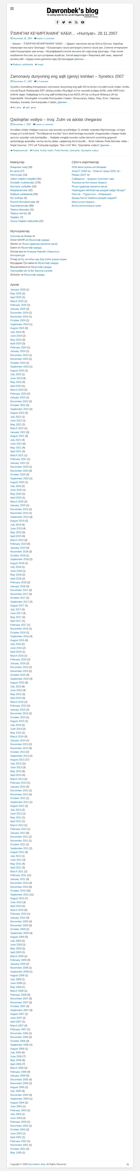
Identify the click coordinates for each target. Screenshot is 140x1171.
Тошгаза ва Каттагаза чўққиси (89, 182)
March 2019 (17, 540)
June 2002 (16, 1133)
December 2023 (19, 355)
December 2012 (19, 790)
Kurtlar (35, 150)
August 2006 (17, 1048)
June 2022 (16, 420)
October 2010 (17, 890)
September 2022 (19, 409)
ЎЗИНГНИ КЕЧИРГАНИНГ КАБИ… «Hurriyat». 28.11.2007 (63, 33)
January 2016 (17, 663)
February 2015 (18, 705)
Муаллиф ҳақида (39, 239)
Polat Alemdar (61, 150)
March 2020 (17, 501)
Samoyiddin (16, 270)
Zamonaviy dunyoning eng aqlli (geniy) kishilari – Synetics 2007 (67, 76)
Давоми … (81, 59)
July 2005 (15, 1090)
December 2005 (19, 1079)
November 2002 (19, 1125)
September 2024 (19, 324)
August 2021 (17, 435)
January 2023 (17, 397)
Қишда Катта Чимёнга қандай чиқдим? (94, 197)
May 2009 (15, 948)
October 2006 (17, 1040)
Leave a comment (45, 38)
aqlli (27, 107)
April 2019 (15, 536)
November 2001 (19, 1144)
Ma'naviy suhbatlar (20, 186)
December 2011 (19, 836)
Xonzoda (15, 236)
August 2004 (17, 1102)
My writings (16, 197)
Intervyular (16, 174)
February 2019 (18, 543)
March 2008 (17, 990)
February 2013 (18, 782)
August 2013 (17, 759)
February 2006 (18, 1071)
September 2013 (19, 755)
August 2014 (17, 721)
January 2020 (17, 505)
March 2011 (16, 871)
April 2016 (15, 651)
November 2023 (19, 358)
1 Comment (42, 81)
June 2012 (16, 813)
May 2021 (15, 447)
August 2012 (17, 805)
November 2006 (19, 1037)
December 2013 (19, 744)
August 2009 (17, 936)
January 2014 (17, 740)
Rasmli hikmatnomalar (22, 201)
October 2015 (17, 674)
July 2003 (15, 1114)
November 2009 (19, 925)
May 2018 (15, 574)
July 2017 (15, 609)
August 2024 (17, 328)
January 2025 (17, 308)
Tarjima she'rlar (18, 213)
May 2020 (15, 493)
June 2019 (16, 528)
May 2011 (15, 863)
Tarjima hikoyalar (19, 209)
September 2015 (19, 678)
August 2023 (17, 370)
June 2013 (16, 767)
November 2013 (19, 748)
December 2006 (19, 1033)
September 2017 (19, 601)
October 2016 (17, 632)
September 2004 (19, 1098)
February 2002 (18, 1141)
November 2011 (19, 840)
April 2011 (15, 867)
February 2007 (18, 1029)
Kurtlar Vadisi (46, 150)
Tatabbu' (14, 217)
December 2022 (19, 401)
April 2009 (15, 952)
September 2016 (19, 636)
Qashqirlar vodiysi (90, 150)
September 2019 (19, 516)
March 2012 (17, 825)
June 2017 (16, 613)
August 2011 (17, 852)
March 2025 (17, 301)
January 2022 (17, 432)
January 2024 (17, 351)
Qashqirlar (75, 150)
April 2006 (15, 1064)
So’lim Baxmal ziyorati (39, 270)
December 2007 (19, 998)
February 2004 (18, 1110)
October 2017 (17, 597)
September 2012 (19, 802)
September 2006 (19, 1044)
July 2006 (15, 1052)
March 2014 (17, 736)
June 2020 (16, 489)
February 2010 (18, 913)
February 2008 (18, 994)
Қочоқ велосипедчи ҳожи (86, 205)
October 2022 (17, 405)
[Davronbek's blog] (72, 13)
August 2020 (17, 482)
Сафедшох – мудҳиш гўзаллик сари (93, 178)
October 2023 (17, 362)
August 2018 (17, 563)
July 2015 (15, 686)
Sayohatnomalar (19, 205)
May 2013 (15, 771)
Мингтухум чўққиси (83, 201)
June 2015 (16, 690)
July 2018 (15, 566)
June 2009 (16, 944)
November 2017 (19, 594)
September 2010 (19, 894)
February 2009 (18, 959)
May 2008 (15, 987)
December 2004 (19, 1094)
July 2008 (15, 979)
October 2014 (17, 717)
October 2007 (17, 1006)
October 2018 (17, 555)
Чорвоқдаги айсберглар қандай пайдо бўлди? (98, 190)
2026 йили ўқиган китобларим (89, 167)
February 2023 (18, 393)
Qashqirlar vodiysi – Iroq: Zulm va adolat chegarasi (56, 119)
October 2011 (17, 844)
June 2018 (16, 570)
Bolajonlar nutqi (18, 167)
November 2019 (19, 513)
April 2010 (15, 906)
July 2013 (15, 763)
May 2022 (15, 424)
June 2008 (16, 983)
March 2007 (17, 1025)
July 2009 (15, 940)
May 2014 (15, 732)
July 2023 (15, 374)
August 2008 (17, 975)
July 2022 (15, 416)
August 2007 (17, 1013)
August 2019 (17, 520)
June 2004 (16, 1106)
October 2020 (17, 474)
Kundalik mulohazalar (22, 182)
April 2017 (15, 620)
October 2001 (17, 1148)
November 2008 (19, 967)
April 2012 (15, 821)
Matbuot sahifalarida (23, 64)
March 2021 (17, 455)
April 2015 (15, 697)
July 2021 (15, 439)
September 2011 (19, 848)
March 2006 (17, 1067)
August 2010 (17, 898)
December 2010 (19, 882)
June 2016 (16, 647)
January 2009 (17, 963)
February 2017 (18, 624)
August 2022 (17, 412)
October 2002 (17, 1129)
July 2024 (15, 332)
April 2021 (15, 451)
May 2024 (15, 339)
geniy (33, 107)
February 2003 (18, 1121)
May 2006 (15, 1060)
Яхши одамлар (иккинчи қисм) (89, 186)
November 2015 (19, 671)
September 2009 (19, 933)
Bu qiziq (17, 107)
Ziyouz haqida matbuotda (24, 221)
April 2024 (15, 343)
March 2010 (17, 909)
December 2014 (19, 713)
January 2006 (17, 1075)
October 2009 (17, 929)
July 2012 (15, 809)
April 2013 (15, 775)
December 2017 (19, 590)
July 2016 (15, 644)
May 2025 (15, 293)
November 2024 (19, 316)
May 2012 (15, 817)
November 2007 (19, 1002)
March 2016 (17, 655)
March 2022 (17, 428)
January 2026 (17, 289)
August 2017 (17, 605)
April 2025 (15, 297)
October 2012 (17, 798)
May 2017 (15, 617)
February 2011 (18, 875)
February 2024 (18, 347)
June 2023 (16, 378)
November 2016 (19, 628)
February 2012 (18, 828)
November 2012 (19, 794)
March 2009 (17, 956)
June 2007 (16, 1017)
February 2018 (18, 582)
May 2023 (15, 382)
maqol (40, 64)
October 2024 (17, 320)
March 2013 (17, 778)
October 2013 (17, 751)
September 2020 (19, 478)
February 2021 (18, 459)
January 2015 (17, 709)
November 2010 (19, 886)
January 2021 (17, 463)
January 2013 (17, 786)
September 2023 (19, 366)
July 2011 (15, 856)
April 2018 (15, 578)
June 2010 (16, 902)
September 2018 (19, 559)
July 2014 (15, 725)
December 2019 (19, 509)
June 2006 (16, 1056)
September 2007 (19, 1010)
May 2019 (15, 532)
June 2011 (16, 859)
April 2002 (15, 1137)
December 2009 (19, 921)
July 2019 (15, 524)
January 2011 (17, 879)
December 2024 (19, 312)
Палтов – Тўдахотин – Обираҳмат (92, 194)
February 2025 (18, 304)
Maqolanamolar (20, 150)
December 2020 (19, 466)
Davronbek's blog (36, 1164)
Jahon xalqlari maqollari (23, 178)
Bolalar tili (29, 236)
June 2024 (16, 335)
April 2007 (15, 1021)
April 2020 (15, 497)
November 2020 (19, 470)
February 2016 (18, 659)
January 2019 (17, 547)
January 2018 (17, 586)
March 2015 (17, 701)
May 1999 (15, 1152)
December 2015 (19, 667)
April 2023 (15, 385)
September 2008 (19, 971)
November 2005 (19, 1083)
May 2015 (15, 694)
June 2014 (16, 728)
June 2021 (16, 443)
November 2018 (19, 551)
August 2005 (17, 1087)
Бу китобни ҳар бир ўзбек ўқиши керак (44, 259)
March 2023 (17, 389)
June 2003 (16, 1118)
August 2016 (17, 640)
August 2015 (17, 682)
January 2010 (17, 917)
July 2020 (15, 486)
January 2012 (17, 832)
